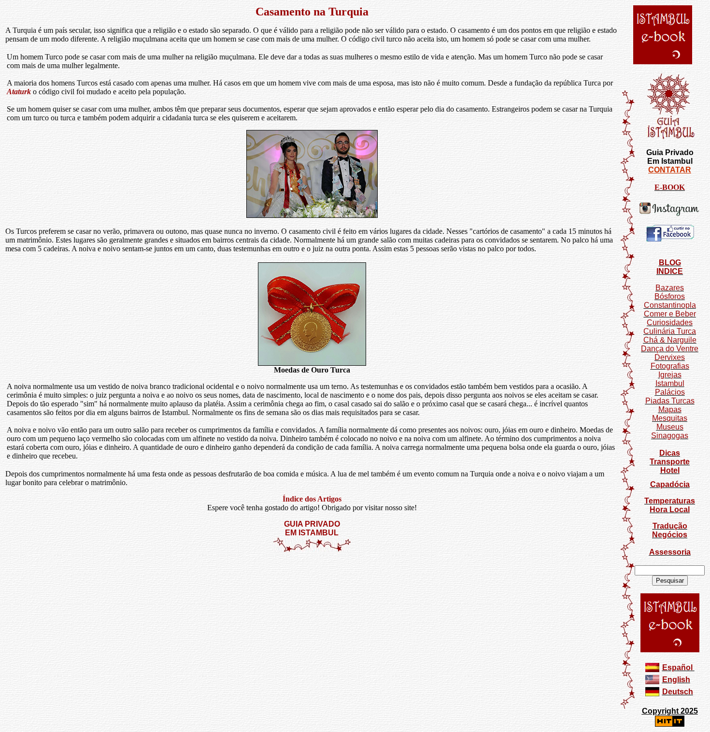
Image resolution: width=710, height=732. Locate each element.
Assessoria (670, 552)
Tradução (670, 526)
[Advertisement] (312, 581)
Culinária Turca (669, 331)
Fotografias (670, 366)
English (676, 679)
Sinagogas (669, 435)
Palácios (670, 392)
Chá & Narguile (669, 340)
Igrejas (670, 375)
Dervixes (669, 357)
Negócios (669, 535)
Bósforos (669, 296)
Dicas (669, 453)
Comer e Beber (670, 314)
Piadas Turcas (670, 401)
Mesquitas (669, 418)
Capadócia (670, 484)
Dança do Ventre (669, 348)
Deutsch (677, 692)
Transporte (670, 462)
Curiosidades (670, 322)
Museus (669, 427)
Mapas (670, 409)
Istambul (669, 383)
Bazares (669, 288)
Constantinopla (670, 305)
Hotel (670, 470)
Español (677, 667)
